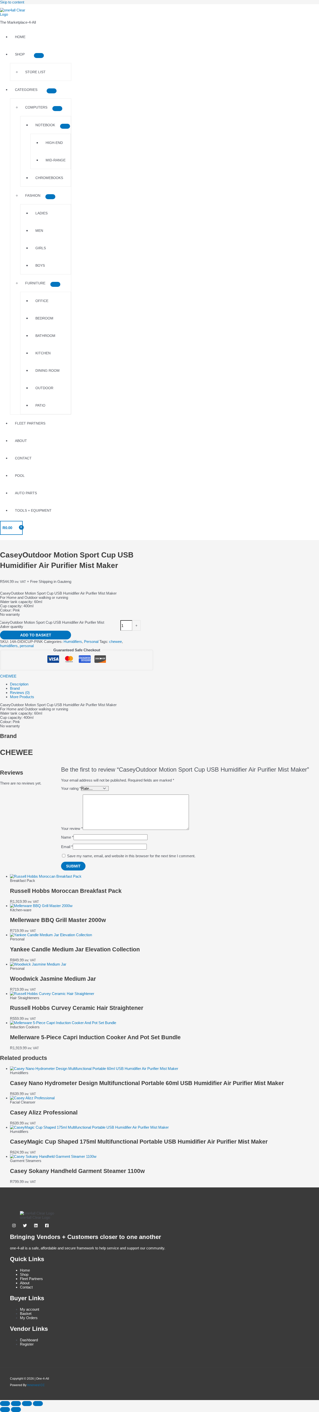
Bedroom (44, 318)
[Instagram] (14, 1226)
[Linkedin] (36, 1226)
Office (41, 301)
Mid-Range (56, 160)
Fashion (32, 195)
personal (27, 646)
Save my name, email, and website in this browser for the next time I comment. (131, 856)
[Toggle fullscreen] (16, 1403)
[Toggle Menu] (39, 55)
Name (67, 837)
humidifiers (9, 646)
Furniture (35, 283)
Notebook (45, 125)
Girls (40, 248)
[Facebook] (47, 1226)
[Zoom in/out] (5, 1403)
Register (27, 1344)
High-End (54, 143)
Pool (20, 476)
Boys (40, 265)
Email (67, 847)
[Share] (27, 1403)
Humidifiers (73, 641)
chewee (115, 641)
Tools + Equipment (33, 510)
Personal (91, 641)
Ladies (41, 213)
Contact (23, 458)
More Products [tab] (22, 697)
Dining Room (47, 370)
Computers (36, 107)
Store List (35, 72)
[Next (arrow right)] (16, 1409)
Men (39, 231)
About (21, 441)
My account (29, 1309)
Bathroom (45, 336)
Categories (26, 90)
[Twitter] (25, 1226)
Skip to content (12, 2)
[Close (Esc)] (38, 1403)
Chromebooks (49, 178)
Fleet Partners (30, 423)
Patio (40, 405)
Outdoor (44, 388)
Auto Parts (26, 493)
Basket (25, 1313)
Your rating (71, 788)
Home (20, 37)
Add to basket (35, 635)
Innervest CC (36, 1385)
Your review (72, 828)
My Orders (29, 1318)
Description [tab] (19, 684)
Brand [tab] (15, 688)
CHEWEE (8, 676)
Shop (20, 54)
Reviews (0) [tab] (20, 692)
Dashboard (29, 1340)
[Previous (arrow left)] (5, 1409)
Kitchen (43, 353)
